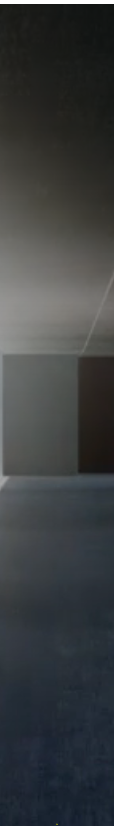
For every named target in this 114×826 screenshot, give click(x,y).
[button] (57, 824)
